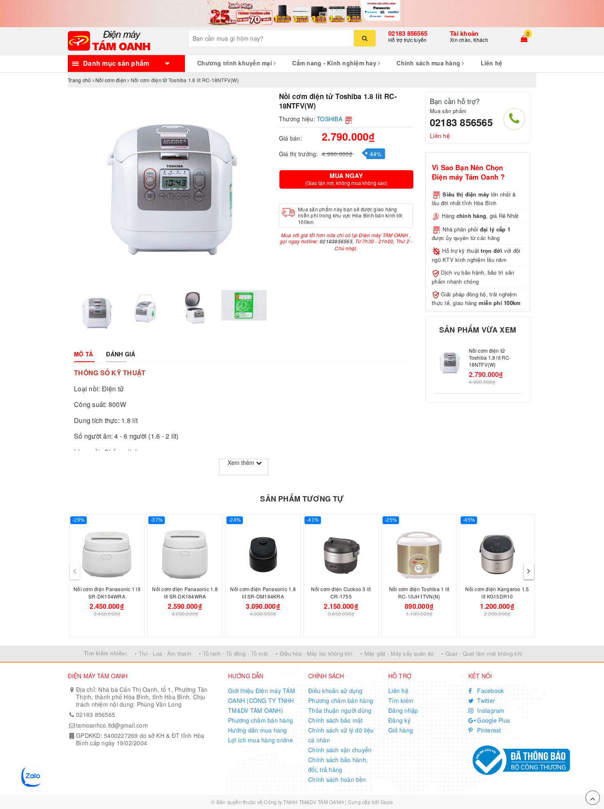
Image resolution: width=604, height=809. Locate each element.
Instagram (490, 710)
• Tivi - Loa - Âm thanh (163, 653)
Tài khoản (464, 33)
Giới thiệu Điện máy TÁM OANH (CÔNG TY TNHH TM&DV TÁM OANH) (261, 700)
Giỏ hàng (400, 730)
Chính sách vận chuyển (339, 750)
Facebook (489, 690)
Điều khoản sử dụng (335, 690)
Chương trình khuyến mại (235, 63)
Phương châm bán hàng (260, 720)
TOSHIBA (329, 119)
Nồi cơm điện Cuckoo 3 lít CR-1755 (341, 592)
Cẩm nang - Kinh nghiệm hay (335, 63)
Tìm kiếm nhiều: (105, 653)
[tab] (83, 354)
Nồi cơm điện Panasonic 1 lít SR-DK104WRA (107, 592)
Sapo (386, 801)
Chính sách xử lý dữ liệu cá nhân (340, 735)
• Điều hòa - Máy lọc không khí (314, 653)
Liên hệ (492, 63)
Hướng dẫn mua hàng (257, 730)
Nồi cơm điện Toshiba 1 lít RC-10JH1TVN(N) (419, 592)
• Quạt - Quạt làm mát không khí (481, 653)
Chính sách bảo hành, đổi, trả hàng (338, 765)
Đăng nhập (403, 710)
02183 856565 (407, 33)
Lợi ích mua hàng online (260, 740)
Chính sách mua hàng (429, 63)
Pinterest (488, 730)
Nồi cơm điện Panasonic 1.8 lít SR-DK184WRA (185, 592)
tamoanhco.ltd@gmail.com (112, 725)
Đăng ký (399, 720)
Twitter (485, 700)
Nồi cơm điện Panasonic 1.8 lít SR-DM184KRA (263, 592)
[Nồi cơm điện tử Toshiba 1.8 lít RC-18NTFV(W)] (449, 362)
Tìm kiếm (400, 700)
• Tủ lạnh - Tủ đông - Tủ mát (233, 653)
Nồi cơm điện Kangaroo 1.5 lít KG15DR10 (497, 592)
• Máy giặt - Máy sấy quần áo (396, 653)
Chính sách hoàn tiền (337, 779)
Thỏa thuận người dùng (339, 710)
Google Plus (492, 720)
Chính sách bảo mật (335, 720)
